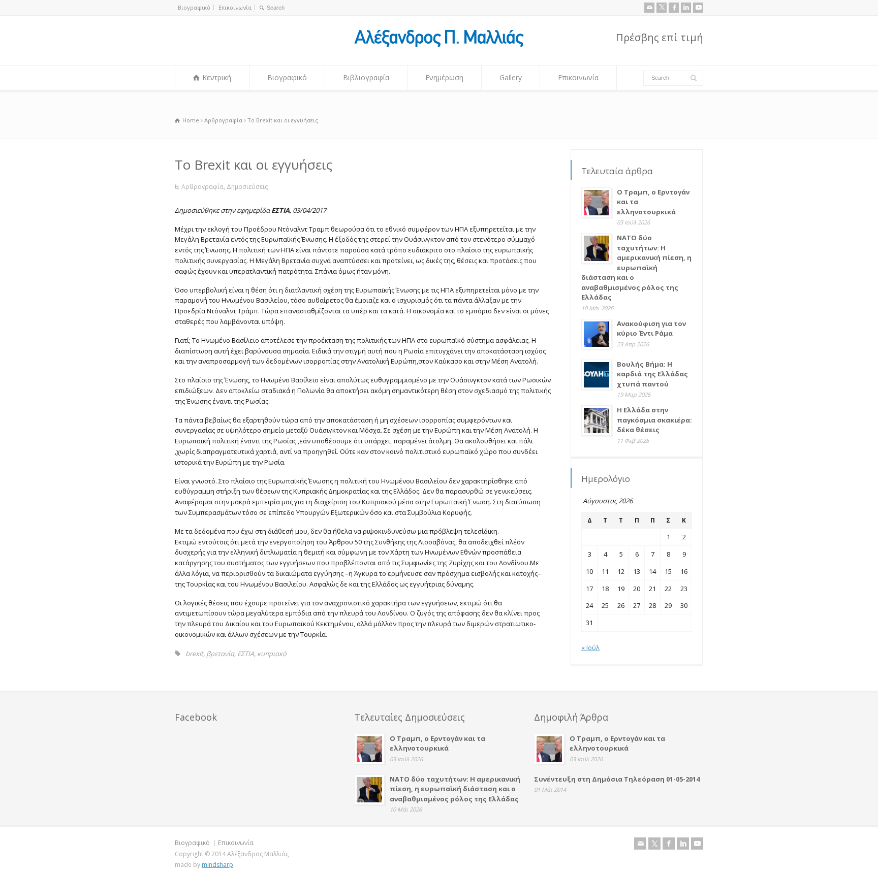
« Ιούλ (590, 647)
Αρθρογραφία (202, 186)
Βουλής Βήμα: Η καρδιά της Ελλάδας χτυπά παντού (652, 374)
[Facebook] (674, 8)
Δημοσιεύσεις (247, 186)
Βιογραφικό (194, 7)
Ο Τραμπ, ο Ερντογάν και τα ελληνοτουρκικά (437, 743)
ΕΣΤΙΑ (245, 653)
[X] (661, 8)
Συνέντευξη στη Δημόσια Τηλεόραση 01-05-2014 (617, 779)
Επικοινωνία (235, 7)
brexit (194, 653)
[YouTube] (698, 8)
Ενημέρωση (444, 77)
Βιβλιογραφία (366, 77)
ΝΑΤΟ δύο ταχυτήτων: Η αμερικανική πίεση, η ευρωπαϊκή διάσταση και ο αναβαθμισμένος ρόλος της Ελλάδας (636, 267)
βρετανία (220, 653)
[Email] (649, 8)
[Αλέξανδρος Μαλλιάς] (438, 46)
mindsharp (217, 864)
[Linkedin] (686, 8)
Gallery (510, 77)
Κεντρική (216, 77)
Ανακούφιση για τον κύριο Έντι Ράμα (651, 328)
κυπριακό (272, 653)
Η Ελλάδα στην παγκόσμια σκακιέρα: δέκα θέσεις (654, 419)
